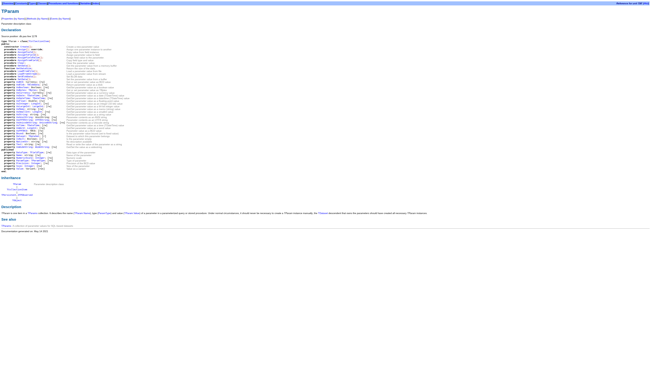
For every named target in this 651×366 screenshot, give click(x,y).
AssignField (25, 52)
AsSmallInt (23, 111)
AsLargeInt (23, 106)
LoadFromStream (27, 74)
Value (19, 168)
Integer (40, 158)
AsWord (20, 128)
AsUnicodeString (26, 122)
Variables (85, 3)
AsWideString (24, 147)
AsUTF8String (24, 120)
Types (32, 3)
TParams (32, 213)
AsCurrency (23, 93)
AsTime (20, 125)
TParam (17, 184)
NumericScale (24, 158)
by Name (19, 18)
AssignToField (26, 55)
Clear (21, 63)
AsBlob (20, 84)
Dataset (21, 136)
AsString (21, 114)
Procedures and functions (63, 3)
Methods (31, 18)
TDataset (323, 213)
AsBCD (19, 82)
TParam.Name (82, 213)
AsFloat (21, 101)
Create (24, 46)
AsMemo (20, 109)
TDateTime (33, 95)
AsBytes (21, 90)
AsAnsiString (24, 117)
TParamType (38, 160)
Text (19, 144)
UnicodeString (48, 122)
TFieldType (36, 152)
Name (19, 155)
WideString (42, 147)
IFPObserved (25, 195)
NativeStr (22, 141)
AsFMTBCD (21, 130)
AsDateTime (23, 98)
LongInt (36, 103)
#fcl (646, 3)
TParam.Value (132, 213)
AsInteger (22, 103)
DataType (21, 152)
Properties (7, 18)
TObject (17, 200)
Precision (22, 163)
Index (96, 3)
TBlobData (33, 84)
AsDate (20, 95)
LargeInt (38, 106)
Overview (8, 3)
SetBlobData (25, 76)
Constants (21, 3)
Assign (22, 49)
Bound (19, 133)
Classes (42, 3)
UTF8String (42, 120)
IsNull (20, 139)
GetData (22, 65)
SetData (22, 79)
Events (54, 18)
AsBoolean (22, 87)
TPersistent (8, 195)
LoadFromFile (26, 71)
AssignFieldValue (28, 57)
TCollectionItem (38, 41)
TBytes (32, 90)
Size (19, 166)
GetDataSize (23, 68)
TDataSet (33, 136)
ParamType (22, 160)
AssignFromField (28, 60)
